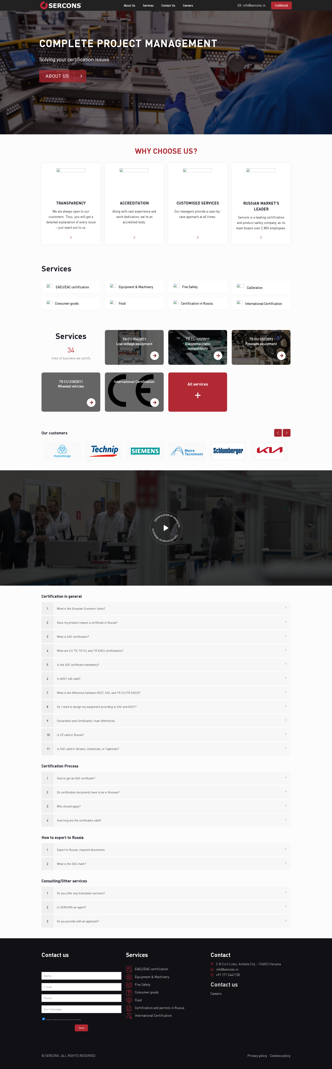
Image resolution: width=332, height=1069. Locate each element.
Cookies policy (280, 1056)
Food (122, 303)
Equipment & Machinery (136, 287)
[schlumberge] (228, 451)
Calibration (254, 288)
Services (71, 336)
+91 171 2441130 (228, 975)
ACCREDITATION (134, 203)
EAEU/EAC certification (72, 287)
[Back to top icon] (5, 1065)
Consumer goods (67, 303)
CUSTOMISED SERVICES (198, 203)
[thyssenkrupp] (62, 451)
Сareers (216, 994)
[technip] (104, 451)
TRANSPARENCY (71, 203)
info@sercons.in (227, 969)
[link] (166, 608)
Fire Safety (190, 287)
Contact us (224, 984)
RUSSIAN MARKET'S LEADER (261, 206)
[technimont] (187, 451)
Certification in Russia (197, 303)
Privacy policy (257, 1056)
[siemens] (145, 451)
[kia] (270, 451)
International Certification (263, 304)
